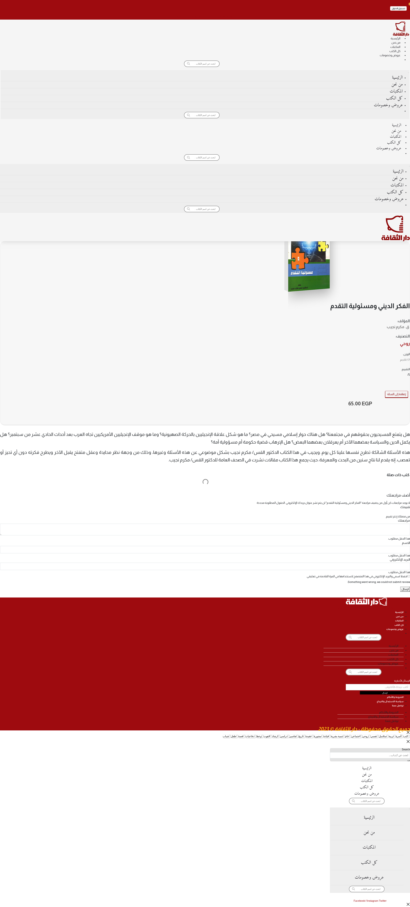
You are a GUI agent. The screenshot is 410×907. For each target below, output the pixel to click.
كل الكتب (394, 51)
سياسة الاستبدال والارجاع (390, 701)
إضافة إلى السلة (396, 394)
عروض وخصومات (390, 55)
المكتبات (395, 46)
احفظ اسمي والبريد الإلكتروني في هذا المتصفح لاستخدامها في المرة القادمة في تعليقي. (356, 576)
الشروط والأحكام (395, 697)
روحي (405, 343)
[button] (398, 8)
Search (406, 749)
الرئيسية (395, 38)
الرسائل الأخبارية (402, 680)
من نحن (395, 42)
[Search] (408, 760)
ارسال (405, 589)
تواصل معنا (398, 705)
